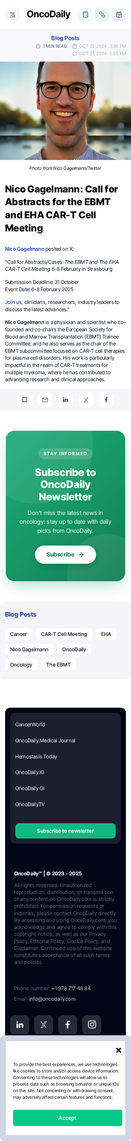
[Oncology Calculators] (85, 15)
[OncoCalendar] (119, 15)
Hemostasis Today (36, 756)
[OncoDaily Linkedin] (19, 1024)
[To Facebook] (106, 399)
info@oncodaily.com (52, 999)
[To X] (86, 399)
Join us (13, 302)
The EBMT (58, 664)
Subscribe (61, 554)
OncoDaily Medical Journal (45, 740)
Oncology (21, 664)
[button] (118, 1050)
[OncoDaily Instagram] (91, 1024)
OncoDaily (74, 649)
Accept (67, 1117)
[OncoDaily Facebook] (67, 1024)
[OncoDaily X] (43, 1024)
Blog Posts (65, 38)
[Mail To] (45, 399)
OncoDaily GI (30, 788)
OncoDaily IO (30, 772)
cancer (18, 634)
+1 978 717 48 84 (70, 988)
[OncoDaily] (49, 14)
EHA (106, 634)
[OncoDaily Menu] (12, 15)
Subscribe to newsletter (65, 831)
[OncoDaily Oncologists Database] (102, 15)
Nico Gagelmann (29, 649)
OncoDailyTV (30, 804)
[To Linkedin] (65, 399)
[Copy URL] (24, 399)
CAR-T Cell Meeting (64, 634)
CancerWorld (30, 724)
